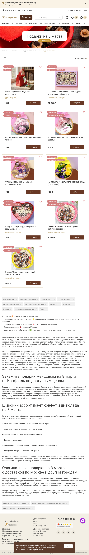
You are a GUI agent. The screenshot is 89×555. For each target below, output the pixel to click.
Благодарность (47, 299)
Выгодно (5, 23)
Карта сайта (38, 536)
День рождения (49, 23)
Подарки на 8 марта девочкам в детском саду (48, 503)
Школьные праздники (11, 304)
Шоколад (6, 529)
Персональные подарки (11, 536)
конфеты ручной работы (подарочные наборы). (52, 493)
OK (68, 546)
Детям (78, 23)
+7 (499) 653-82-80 (74, 10)
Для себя (19, 23)
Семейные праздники (28, 299)
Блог (35, 523)
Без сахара (33, 23)
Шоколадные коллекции (12, 531)
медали (41, 445)
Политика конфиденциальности (15, 539)
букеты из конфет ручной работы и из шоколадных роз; (26, 423)
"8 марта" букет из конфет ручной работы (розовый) (63, 227)
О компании (38, 533)
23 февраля (67, 304)
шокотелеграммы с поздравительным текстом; (23, 429)
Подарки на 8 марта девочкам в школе (17, 508)
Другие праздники (65, 299)
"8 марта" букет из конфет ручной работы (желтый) (19, 273)
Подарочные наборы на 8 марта (14, 503)
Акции (35, 521)
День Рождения (9, 299)
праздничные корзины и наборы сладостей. (22, 451)
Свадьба (65, 23)
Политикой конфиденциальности (29, 549)
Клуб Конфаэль (39, 525)
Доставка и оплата (25, 10)
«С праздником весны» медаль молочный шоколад (18, 183)
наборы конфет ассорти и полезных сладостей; (23, 434)
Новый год (53, 304)
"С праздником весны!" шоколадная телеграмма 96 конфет (64, 92)
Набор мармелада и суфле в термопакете (17, 92)
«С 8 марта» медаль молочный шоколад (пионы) (22, 138)
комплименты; (52, 445)
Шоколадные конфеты (11, 533)
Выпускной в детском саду (34, 304)
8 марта (6, 309)
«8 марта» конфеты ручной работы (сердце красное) (20, 227)
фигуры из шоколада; (12, 440)
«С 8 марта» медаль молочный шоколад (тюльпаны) (66, 183)
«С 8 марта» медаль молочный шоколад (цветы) (66, 138)
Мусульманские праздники (24, 309)
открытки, (28, 445)
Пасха (42, 309)
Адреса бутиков (10, 10)
